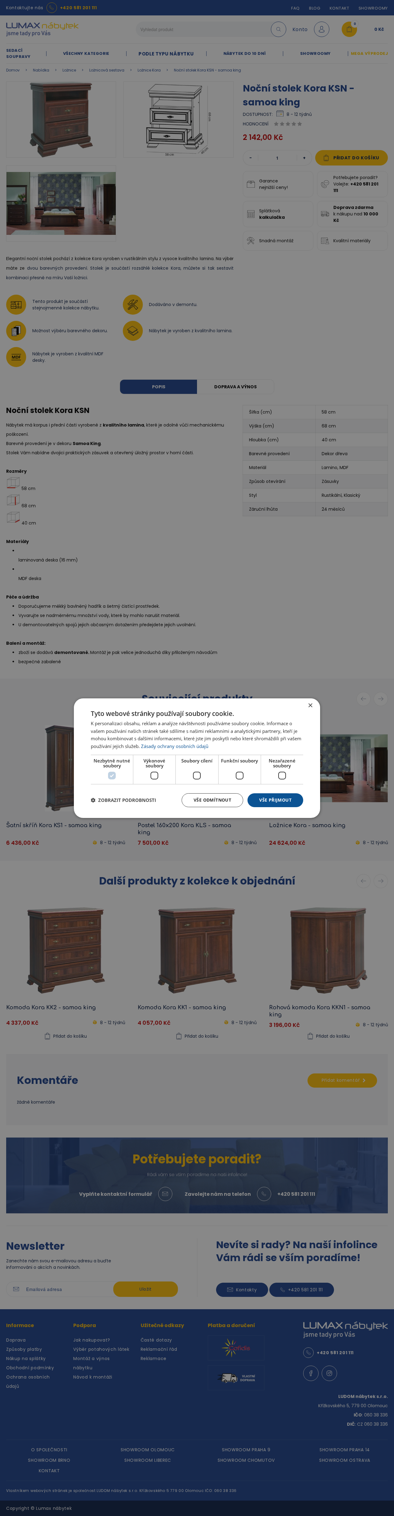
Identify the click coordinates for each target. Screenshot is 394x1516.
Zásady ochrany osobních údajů (174, 746)
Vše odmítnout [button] (212, 800)
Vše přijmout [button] (275, 800)
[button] (123, 800)
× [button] (310, 705)
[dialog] (197, 758)
